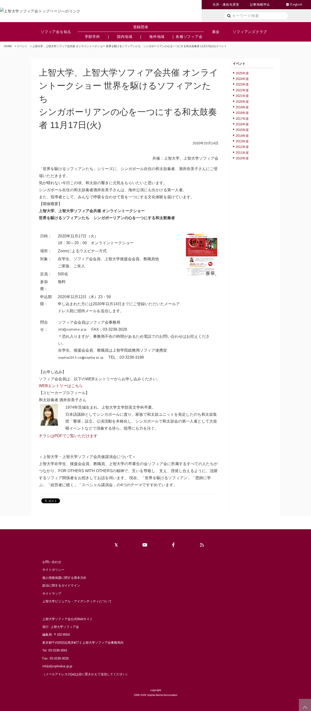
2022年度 (242, 90)
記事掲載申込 (260, 4)
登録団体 (140, 27)
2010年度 (242, 158)
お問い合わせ (51, 562)
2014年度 (242, 136)
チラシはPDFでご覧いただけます (68, 436)
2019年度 (242, 107)
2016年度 (242, 124)
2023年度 (242, 84)
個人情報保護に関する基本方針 (64, 578)
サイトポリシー (53, 570)
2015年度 (242, 130)
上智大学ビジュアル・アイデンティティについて (77, 601)
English (296, 4)
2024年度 (242, 79)
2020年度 (242, 102)
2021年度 (242, 96)
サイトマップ (51, 593)
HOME (8, 46)
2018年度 (242, 113)
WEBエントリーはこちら (61, 386)
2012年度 (242, 147)
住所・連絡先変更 (226, 4)
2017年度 (242, 119)
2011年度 (242, 153)
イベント (22, 46)
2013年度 (242, 141)
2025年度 (242, 73)
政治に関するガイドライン (61, 585)
